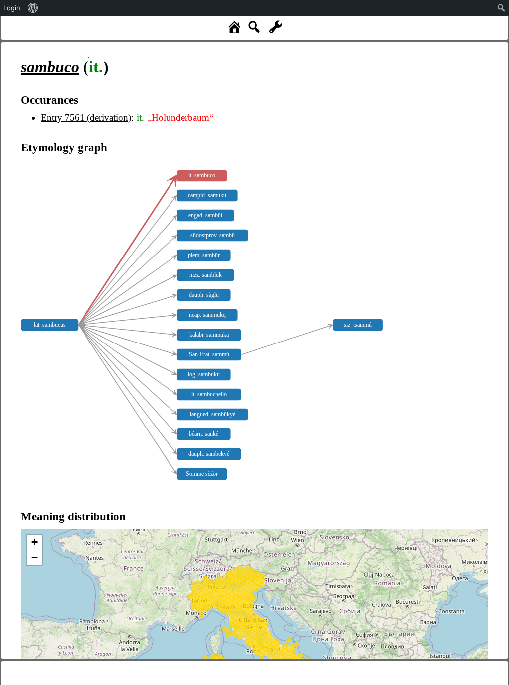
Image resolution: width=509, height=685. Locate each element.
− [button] (34, 557)
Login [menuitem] (11, 8)
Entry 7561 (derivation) (86, 117)
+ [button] (34, 542)
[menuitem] (33, 8)
